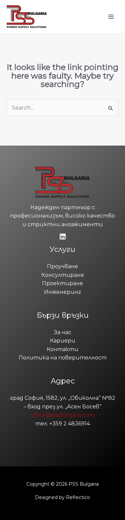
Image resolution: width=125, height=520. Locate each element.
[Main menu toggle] (111, 16)
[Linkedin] (62, 236)
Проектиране (62, 283)
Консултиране (62, 275)
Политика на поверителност (63, 357)
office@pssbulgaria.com (63, 415)
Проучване (62, 266)
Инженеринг (62, 292)
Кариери (62, 340)
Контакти (62, 349)
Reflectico (78, 497)
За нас (62, 332)
